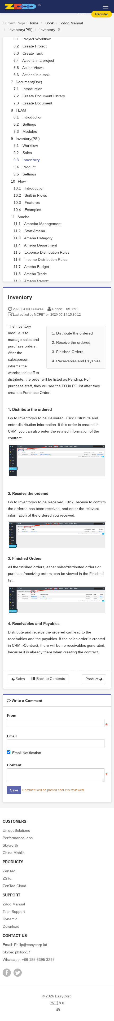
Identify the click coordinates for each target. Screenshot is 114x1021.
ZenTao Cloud (14, 886)
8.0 (57, 1003)
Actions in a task (36, 75)
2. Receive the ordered (71, 342)
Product (29, 167)
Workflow (30, 145)
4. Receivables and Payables (76, 361)
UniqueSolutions (16, 830)
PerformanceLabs (18, 838)
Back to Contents (50, 678)
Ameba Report (36, 281)
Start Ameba (34, 231)
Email (12, 736)
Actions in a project (38, 60)
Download (11, 926)
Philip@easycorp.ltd (30, 945)
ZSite (7, 878)
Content (14, 765)
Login (82, 14)
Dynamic (10, 919)
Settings (29, 124)
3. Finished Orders (67, 352)
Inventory (47, 30)
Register (101, 14)
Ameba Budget (36, 267)
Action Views (32, 67)
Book (49, 23)
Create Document (37, 103)
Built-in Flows (36, 195)
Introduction (32, 89)
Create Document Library (44, 96)
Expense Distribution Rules (46, 252)
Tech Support (14, 911)
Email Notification (26, 753)
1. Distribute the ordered (72, 333)
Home (33, 23)
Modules (30, 131)
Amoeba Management (43, 224)
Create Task (33, 53)
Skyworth (10, 845)
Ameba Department (40, 245)
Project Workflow (37, 39)
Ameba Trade (35, 274)
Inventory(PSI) (20, 30)
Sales (27, 153)
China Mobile (14, 853)
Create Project (35, 46)
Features (32, 202)
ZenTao (9, 871)
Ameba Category (38, 238)
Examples (33, 210)
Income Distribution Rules (45, 259)
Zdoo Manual (72, 23)
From (11, 715)
